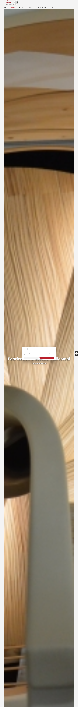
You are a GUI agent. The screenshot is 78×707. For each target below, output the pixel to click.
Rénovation (21, 7)
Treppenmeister (52, 7)
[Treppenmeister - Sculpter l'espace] (12, 3)
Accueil (6, 7)
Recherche (64, 3)
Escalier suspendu (41, 7)
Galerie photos (30, 7)
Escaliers (13, 7)
